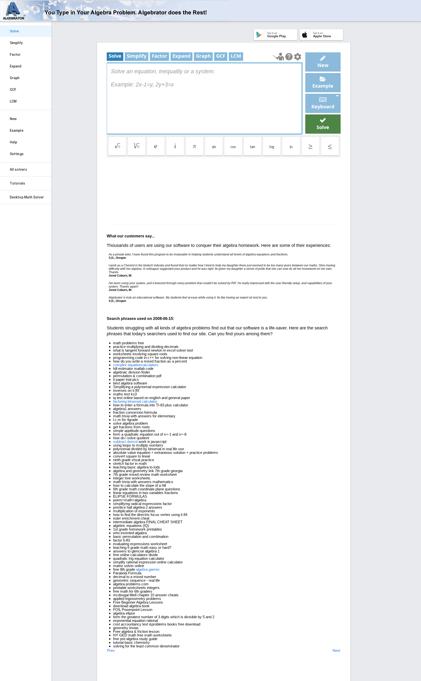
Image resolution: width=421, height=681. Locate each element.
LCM (13, 101)
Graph (15, 78)
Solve (14, 31)
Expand (16, 66)
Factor (15, 54)
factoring (120, 401)
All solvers (18, 169)
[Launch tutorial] (278, 57)
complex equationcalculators (135, 365)
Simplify (16, 43)
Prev (111, 650)
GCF (13, 90)
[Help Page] (289, 56)
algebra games (148, 569)
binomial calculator (142, 401)
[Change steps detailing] (297, 56)
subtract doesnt (125, 441)
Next (336, 650)
